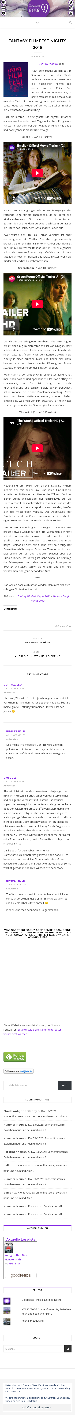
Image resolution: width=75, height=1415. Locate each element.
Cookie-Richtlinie (29, 1400)
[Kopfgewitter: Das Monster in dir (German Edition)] (21, 1249)
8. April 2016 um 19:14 (16, 734)
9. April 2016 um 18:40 (13, 781)
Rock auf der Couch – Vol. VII (45, 1206)
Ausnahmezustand (33, 1320)
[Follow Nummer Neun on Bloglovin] (37, 1071)
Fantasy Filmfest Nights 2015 (34, 596)
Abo (64, 1085)
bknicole (9, 777)
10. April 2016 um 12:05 (16, 884)
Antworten (9, 692)
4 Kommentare (63, 626)
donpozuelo (12, 684)
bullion (8, 1165)
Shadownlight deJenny (20, 1111)
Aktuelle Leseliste (21, 1239)
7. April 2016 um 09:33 (13, 688)
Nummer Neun (15, 731)
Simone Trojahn (13, 1264)
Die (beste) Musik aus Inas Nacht (41, 1299)
